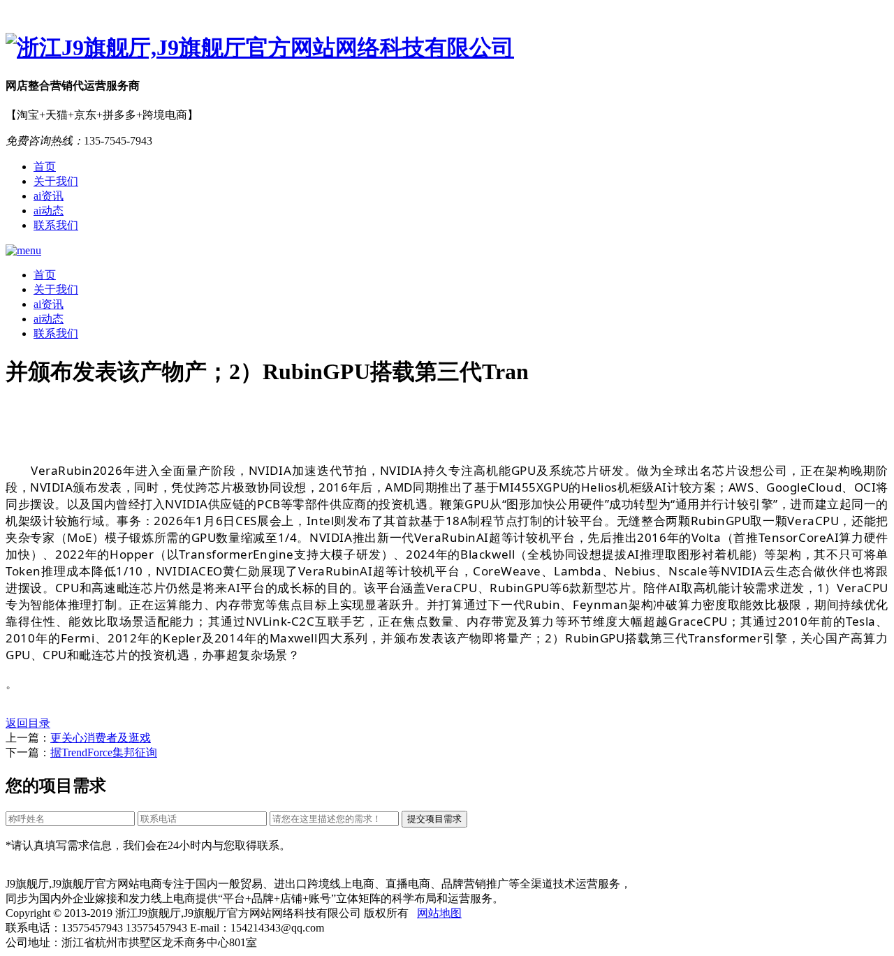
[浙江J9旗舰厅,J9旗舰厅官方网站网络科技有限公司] (447, 48)
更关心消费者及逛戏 (100, 738)
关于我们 (56, 181)
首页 (45, 166)
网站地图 (439, 913)
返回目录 (28, 723)
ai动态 (49, 210)
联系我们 (56, 225)
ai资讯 (49, 196)
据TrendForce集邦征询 (103, 752)
